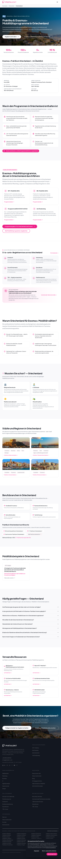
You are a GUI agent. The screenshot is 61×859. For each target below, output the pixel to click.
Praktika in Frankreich (36, 835)
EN (4, 765)
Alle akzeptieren (52, 854)
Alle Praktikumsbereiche (34, 534)
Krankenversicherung (7, 804)
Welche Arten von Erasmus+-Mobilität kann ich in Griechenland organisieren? (23, 615)
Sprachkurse (5, 806)
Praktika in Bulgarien (21, 833)
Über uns (4, 817)
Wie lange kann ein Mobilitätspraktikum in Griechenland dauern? (19, 628)
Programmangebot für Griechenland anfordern (19, 226)
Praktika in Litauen (21, 838)
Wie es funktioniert (36, 776)
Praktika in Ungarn (21, 844)
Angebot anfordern (11, 36)
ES (9, 765)
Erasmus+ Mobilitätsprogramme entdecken (37, 36)
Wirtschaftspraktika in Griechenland (14, 531)
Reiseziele (11, 6)
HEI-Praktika (35, 750)
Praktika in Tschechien (7, 844)
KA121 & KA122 (35, 753)
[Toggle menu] (57, 2)
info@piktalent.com (7, 760)
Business (4, 778)
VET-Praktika (35, 748)
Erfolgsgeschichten (37, 781)
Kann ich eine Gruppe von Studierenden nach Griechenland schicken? (21, 636)
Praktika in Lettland (6, 838)
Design (4, 788)
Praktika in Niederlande (7, 840)
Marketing (4, 776)
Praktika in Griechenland (51, 835)
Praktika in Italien (35, 836)
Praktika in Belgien (6, 833)
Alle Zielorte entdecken (52, 831)
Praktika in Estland (6, 835)
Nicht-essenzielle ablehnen (49, 850)
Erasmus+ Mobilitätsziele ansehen (45, 728)
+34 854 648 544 (6, 758)
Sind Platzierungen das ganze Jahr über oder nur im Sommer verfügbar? (21, 607)
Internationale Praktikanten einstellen (41, 799)
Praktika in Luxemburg (36, 838)
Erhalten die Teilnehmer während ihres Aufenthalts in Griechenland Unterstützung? (24, 632)
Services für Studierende (8, 796)
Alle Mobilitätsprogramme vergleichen (16, 231)
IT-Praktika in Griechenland (35, 531)
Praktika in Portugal (6, 841)
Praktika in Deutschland (51, 833)
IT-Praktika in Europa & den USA (23, 537)
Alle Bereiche (5, 773)
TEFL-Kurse (5, 809)
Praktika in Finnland (21, 835)
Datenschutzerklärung (51, 847)
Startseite (4, 6)
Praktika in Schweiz (6, 843)
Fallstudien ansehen (9, 578)
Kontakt (4, 822)
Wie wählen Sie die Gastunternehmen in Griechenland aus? (18, 620)
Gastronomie (5, 786)
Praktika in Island (21, 836)
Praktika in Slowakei (21, 843)
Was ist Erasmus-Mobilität (38, 783)
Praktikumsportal (6, 799)
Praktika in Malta (49, 838)
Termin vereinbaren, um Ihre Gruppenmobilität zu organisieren (22, 151)
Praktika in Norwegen (22, 840)
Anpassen (36, 850)
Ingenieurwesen (6, 783)
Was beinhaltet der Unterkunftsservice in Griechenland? (17, 624)
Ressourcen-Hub (36, 773)
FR (7, 765)
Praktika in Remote (21, 841)
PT (17, 765)
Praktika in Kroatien (50, 836)
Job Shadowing (36, 755)
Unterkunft (5, 801)
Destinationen (5, 824)
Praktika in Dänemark (36, 833)
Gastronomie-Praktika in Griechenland (14, 534)
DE (14, 765)
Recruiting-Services (37, 796)
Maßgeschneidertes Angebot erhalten (16, 728)
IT (2, 781)
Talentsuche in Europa (37, 801)
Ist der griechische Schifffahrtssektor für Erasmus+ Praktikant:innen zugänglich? (24, 611)
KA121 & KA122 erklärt (37, 786)
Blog (33, 778)
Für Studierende (53, 253)
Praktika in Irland (6, 836)
